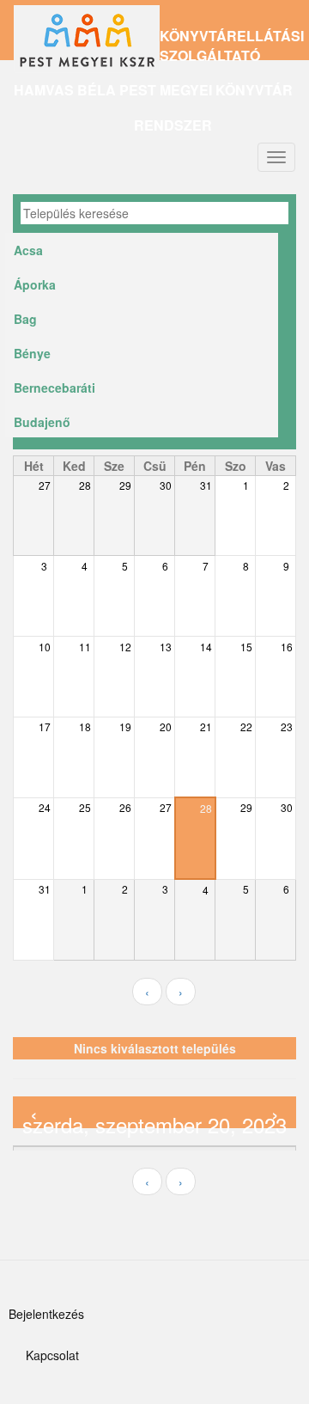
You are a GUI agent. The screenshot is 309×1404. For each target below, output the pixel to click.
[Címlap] (87, 45)
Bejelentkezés (46, 1313)
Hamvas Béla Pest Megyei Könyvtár (153, 90)
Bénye (32, 353)
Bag (25, 318)
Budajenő (42, 421)
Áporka (35, 284)
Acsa (28, 250)
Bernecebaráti (54, 387)
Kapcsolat (52, 1355)
